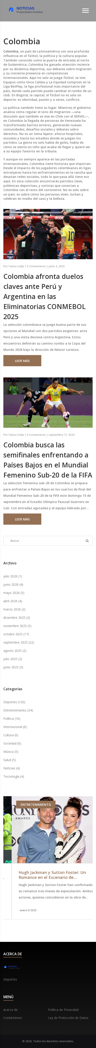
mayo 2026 (13, 593)
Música (10, 751)
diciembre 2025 (16, 617)
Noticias (11, 768)
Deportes (14, 702)
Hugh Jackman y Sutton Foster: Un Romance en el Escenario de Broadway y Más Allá (43, 875)
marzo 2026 (14, 609)
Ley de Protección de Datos (68, 1018)
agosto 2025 (14, 650)
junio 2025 (13, 667)
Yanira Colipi (16, 266)
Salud (9, 760)
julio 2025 (12, 659)
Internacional (15, 727)
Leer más (22, 361)
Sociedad (12, 743)
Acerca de (10, 1010)
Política (11, 718)
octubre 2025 (16, 634)
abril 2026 (12, 601)
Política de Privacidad (63, 1010)
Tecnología (13, 776)
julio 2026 (12, 576)
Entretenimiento (18, 710)
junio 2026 (13, 584)
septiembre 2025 (18, 642)
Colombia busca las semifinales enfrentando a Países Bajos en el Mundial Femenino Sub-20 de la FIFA (47, 460)
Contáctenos (12, 1018)
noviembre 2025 (17, 626)
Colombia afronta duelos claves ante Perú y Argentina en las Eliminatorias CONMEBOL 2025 (44, 296)
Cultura (10, 735)
